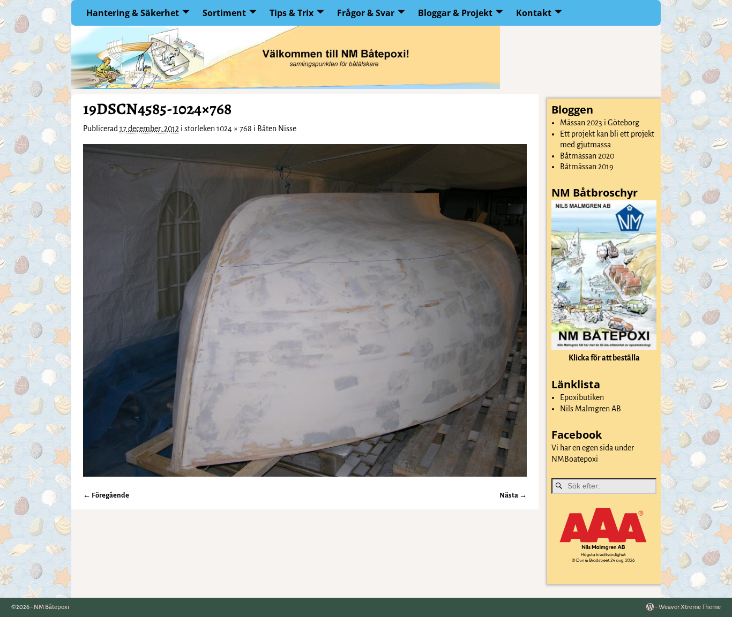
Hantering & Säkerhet (132, 13)
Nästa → (513, 495)
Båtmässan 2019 (587, 166)
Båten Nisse (276, 128)
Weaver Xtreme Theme (690, 607)
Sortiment (224, 13)
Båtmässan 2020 (587, 156)
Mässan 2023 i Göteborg (599, 122)
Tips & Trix (291, 13)
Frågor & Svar (365, 13)
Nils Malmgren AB (590, 408)
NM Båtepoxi (51, 607)
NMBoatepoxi (574, 459)
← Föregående (106, 495)
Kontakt (533, 13)
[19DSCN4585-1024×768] (305, 310)
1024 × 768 (234, 128)
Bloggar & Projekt (455, 13)
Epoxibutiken (582, 397)
